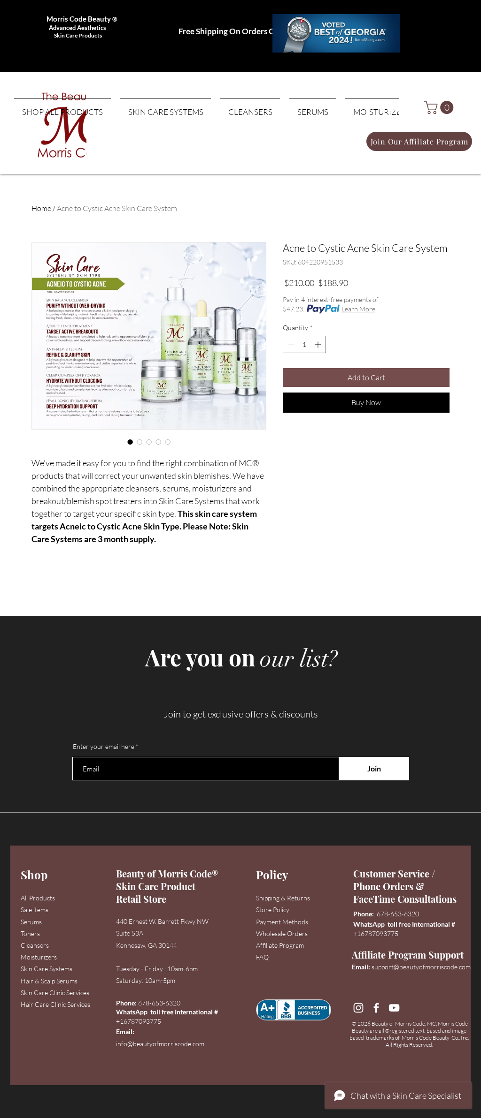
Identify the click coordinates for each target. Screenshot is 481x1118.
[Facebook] (376, 1007)
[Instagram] (358, 1007)
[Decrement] (290, 344)
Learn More (358, 309)
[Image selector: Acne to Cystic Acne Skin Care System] (130, 441)
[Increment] (319, 344)
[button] (440, 107)
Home (41, 208)
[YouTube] (394, 1007)
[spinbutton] (304, 344)
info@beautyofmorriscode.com (160, 1044)
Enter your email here (103, 746)
